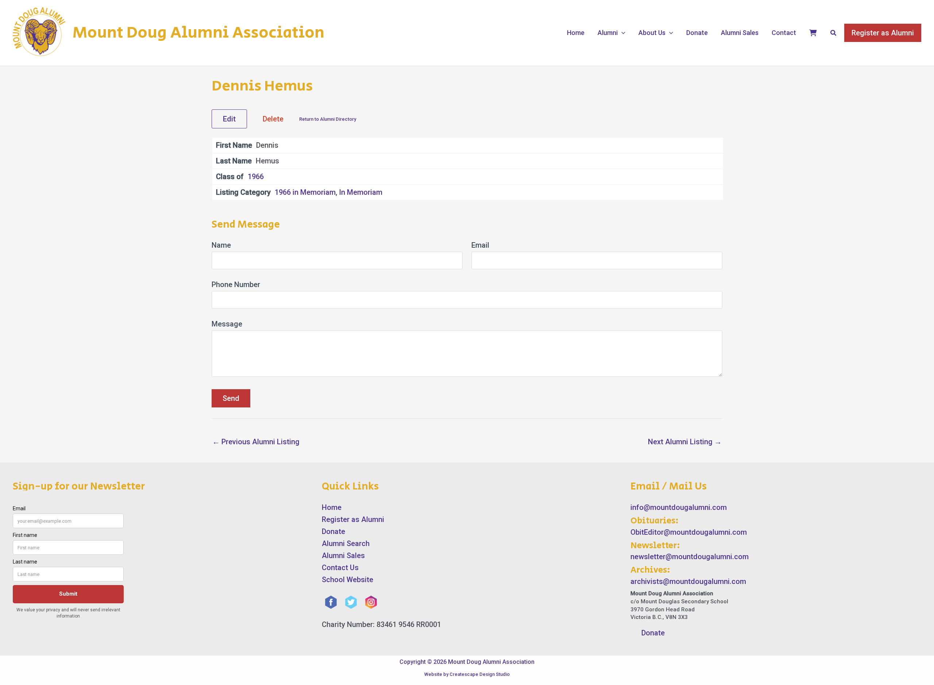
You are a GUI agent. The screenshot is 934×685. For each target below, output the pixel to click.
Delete (273, 119)
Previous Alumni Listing (256, 441)
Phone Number (236, 284)
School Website (347, 579)
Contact (784, 32)
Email (480, 245)
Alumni (608, 32)
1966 (256, 176)
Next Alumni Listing (685, 441)
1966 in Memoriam (305, 192)
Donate (697, 32)
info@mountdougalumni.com (678, 507)
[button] (621, 33)
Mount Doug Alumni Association (198, 32)
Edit (229, 119)
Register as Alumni (353, 519)
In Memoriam (360, 192)
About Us (651, 32)
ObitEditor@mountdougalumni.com (688, 532)
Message (227, 324)
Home (575, 32)
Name (221, 245)
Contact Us (340, 567)
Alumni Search (346, 543)
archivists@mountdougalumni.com (688, 581)
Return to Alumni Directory (327, 119)
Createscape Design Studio (479, 674)
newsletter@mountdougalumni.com (689, 556)
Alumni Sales (740, 32)
